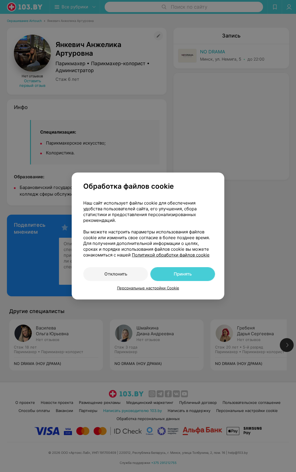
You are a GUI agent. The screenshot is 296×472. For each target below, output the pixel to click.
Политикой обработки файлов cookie (171, 255)
